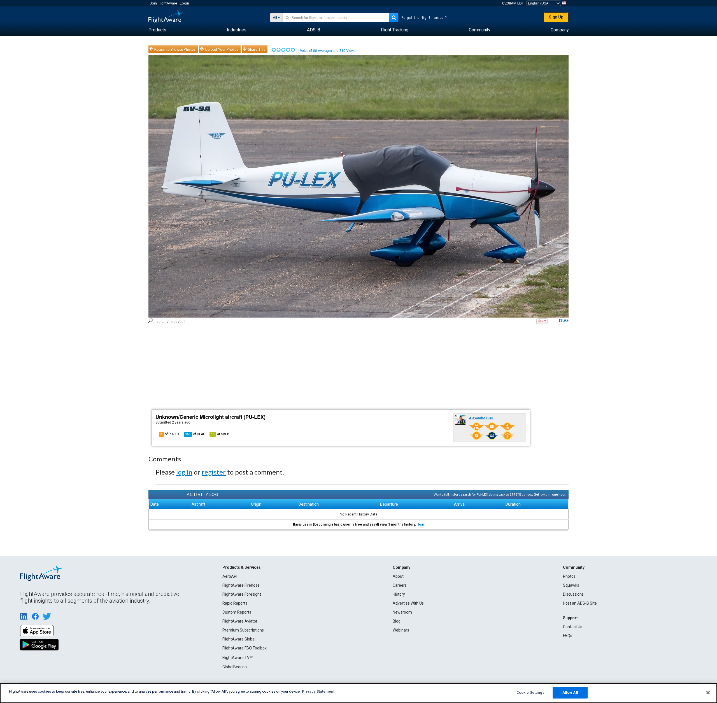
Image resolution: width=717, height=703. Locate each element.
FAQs (567, 635)
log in (184, 472)
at (220, 434)
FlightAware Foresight (241, 594)
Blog (397, 621)
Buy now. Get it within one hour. (542, 494)
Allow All (570, 692)
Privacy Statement (318, 691)
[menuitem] (157, 30)
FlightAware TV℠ (237, 657)
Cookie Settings (530, 692)
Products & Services (241, 567)
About (398, 576)
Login (184, 3)
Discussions (573, 594)
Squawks (571, 585)
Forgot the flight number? (424, 18)
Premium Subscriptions (243, 630)
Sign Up (556, 17)
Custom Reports (236, 612)
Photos (569, 576)
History (399, 594)
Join (420, 524)
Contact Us (572, 627)
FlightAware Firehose (241, 585)
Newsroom (402, 612)
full (182, 321)
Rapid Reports (234, 603)
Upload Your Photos (221, 49)
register (214, 472)
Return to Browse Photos (174, 49)
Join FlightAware (163, 3)
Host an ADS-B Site (580, 603)
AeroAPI (229, 576)
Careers (400, 585)
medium (159, 321)
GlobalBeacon (234, 667)
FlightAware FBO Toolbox (244, 648)
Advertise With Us (408, 603)
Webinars (401, 630)
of (195, 434)
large (173, 321)
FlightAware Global (238, 639)
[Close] (708, 692)
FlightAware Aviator (239, 621)
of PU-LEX (170, 434)
